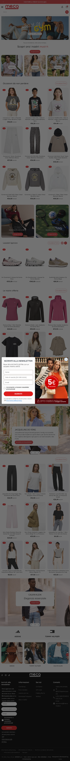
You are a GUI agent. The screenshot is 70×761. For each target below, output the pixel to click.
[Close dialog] (66, 359)
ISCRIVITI (18, 394)
